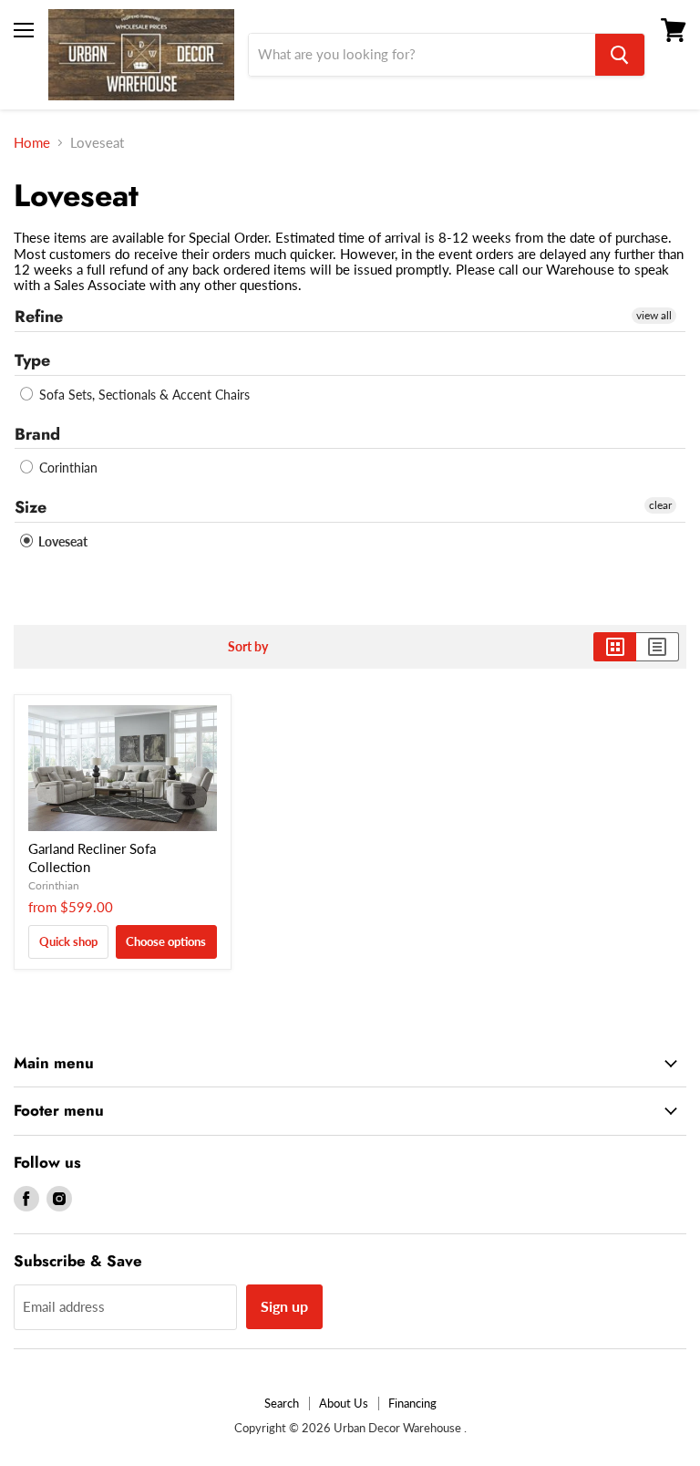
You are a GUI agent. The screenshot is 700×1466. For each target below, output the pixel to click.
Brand (37, 434)
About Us (343, 1403)
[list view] (657, 646)
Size (30, 507)
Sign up (284, 1306)
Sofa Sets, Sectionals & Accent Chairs (143, 394)
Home (32, 143)
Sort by (248, 646)
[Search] (619, 55)
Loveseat (62, 541)
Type (32, 360)
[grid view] (614, 646)
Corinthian (67, 467)
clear (660, 505)
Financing (412, 1403)
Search (281, 1403)
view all (654, 315)
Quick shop (68, 941)
